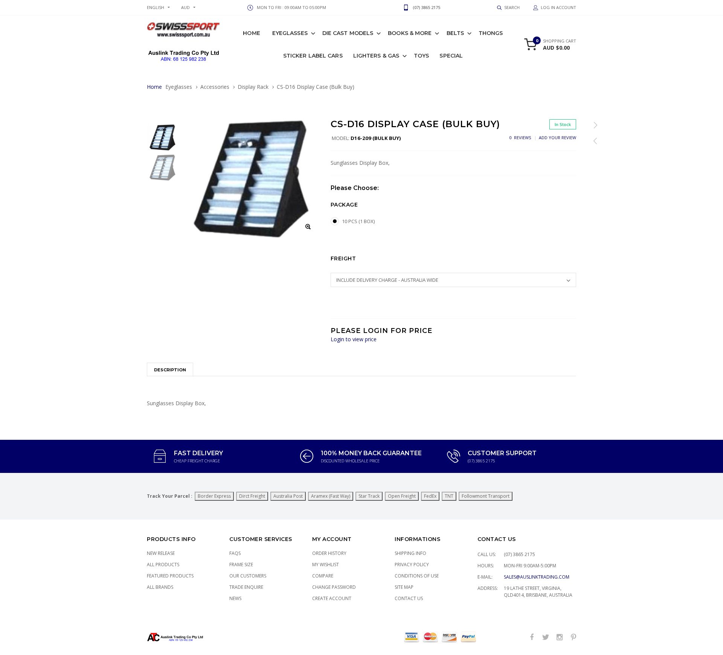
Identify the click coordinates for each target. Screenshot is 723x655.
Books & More (410, 33)
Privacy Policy (412, 564)
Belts (455, 33)
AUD (185, 7)
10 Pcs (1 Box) (358, 221)
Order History (329, 553)
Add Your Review (557, 137)
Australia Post (288, 496)
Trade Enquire (246, 587)
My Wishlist (325, 564)
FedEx (430, 496)
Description (170, 369)
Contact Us (409, 598)
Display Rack (253, 86)
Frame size (241, 564)
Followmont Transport (485, 496)
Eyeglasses (290, 33)
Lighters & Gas (376, 55)
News (235, 598)
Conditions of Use (417, 576)
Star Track (369, 496)
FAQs (235, 553)
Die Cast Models (348, 33)
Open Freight (402, 496)
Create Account (331, 598)
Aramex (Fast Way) (330, 496)
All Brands (160, 587)
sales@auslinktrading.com (536, 577)
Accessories (214, 86)
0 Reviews (520, 137)
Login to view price (354, 339)
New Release (161, 553)
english (155, 7)
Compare (322, 576)
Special (451, 55)
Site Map (404, 587)
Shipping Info (410, 553)
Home (251, 33)
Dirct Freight (252, 496)
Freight (343, 258)
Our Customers (247, 576)
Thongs (491, 33)
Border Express (214, 496)
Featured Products (170, 576)
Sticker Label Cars (313, 55)
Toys (421, 55)
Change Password (334, 587)
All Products (163, 564)
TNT (449, 496)
